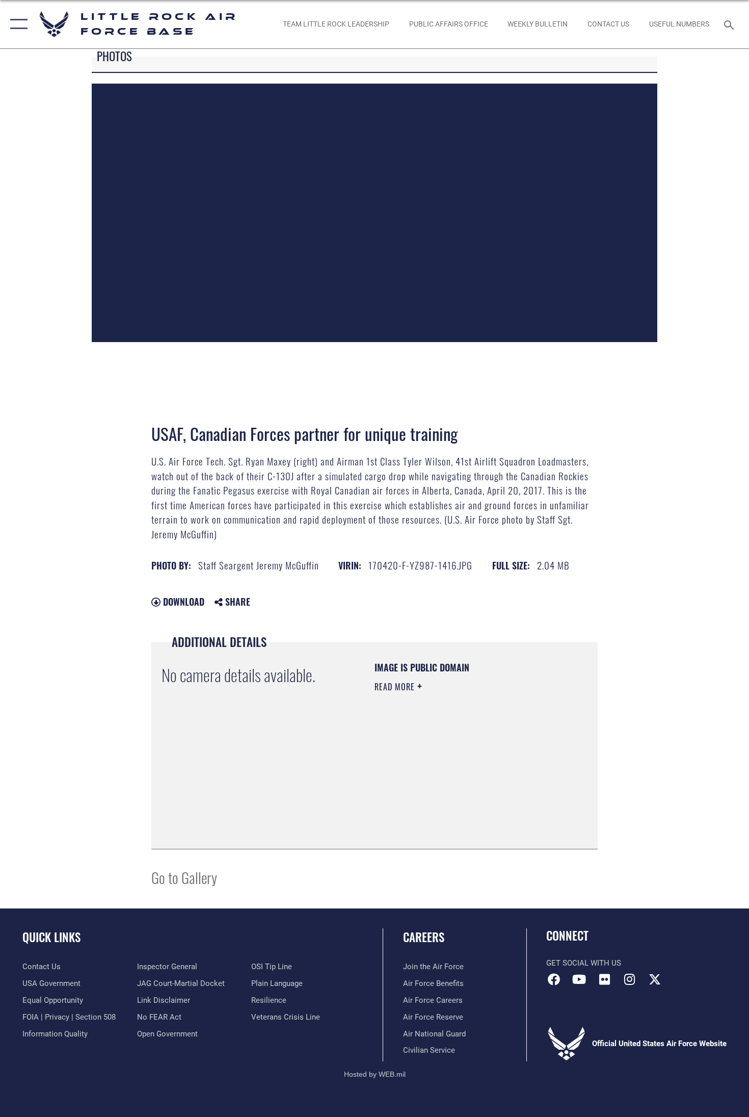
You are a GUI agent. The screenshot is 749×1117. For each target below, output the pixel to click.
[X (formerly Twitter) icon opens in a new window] (654, 979)
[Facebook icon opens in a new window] (553, 979)
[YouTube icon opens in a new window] (579, 979)
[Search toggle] (730, 24)
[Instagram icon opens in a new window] (629, 979)
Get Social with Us (583, 963)
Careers (423, 937)
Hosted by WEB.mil (375, 1074)
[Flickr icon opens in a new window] (604, 979)
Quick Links (51, 937)
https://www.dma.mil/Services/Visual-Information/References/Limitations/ (436, 787)
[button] (16, 24)
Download (182, 601)
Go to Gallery (184, 877)
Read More (395, 687)
